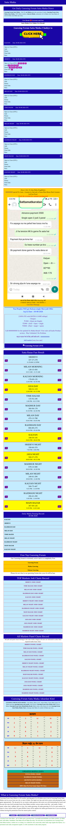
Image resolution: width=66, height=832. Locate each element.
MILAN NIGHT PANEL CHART (33, 667)
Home (13, 815)
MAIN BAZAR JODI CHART (33, 612)
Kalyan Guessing (33, 570)
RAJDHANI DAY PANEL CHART (33, 655)
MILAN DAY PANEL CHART (33, 652)
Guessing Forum (33, 562)
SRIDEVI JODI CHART (33, 582)
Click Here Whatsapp (33, 304)
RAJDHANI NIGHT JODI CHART (33, 608)
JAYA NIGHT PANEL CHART (33, 685)
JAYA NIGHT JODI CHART (33, 623)
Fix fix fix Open (23, 815)
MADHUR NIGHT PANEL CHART (33, 693)
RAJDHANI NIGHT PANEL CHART (33, 670)
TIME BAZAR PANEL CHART (33, 648)
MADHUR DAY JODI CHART (33, 627)
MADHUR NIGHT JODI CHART (33, 630)
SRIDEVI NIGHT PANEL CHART (33, 663)
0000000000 (9, 192)
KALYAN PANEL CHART (33, 659)
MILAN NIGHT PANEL (33, 783)
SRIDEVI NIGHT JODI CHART (33, 601)
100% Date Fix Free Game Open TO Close (33, 786)
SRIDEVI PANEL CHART (33, 644)
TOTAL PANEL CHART (33, 774)
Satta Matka (10, 2)
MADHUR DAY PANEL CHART (33, 689)
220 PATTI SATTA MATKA (33, 780)
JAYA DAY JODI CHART (33, 619)
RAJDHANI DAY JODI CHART (33, 593)
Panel (59, 360)
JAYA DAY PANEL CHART (33, 682)
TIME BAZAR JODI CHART (33, 586)
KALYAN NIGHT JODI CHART (33, 616)
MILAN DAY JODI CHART (33, 589)
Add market (28, 340)
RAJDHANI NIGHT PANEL (33, 777)
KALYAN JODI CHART (33, 597)
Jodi (6, 360)
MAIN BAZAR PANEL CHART (33, 674)
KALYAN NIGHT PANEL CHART (33, 678)
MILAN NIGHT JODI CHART (33, 604)
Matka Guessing (33, 566)
